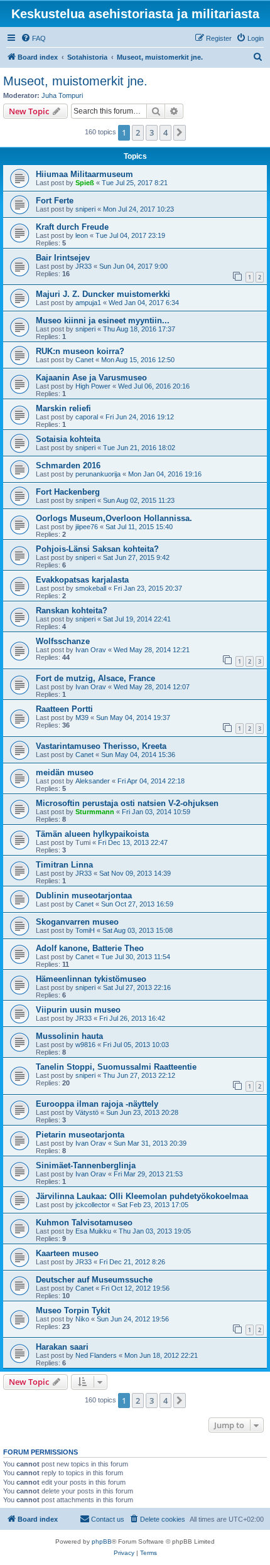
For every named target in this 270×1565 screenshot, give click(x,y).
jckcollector (92, 1204)
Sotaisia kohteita (68, 439)
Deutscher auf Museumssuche (94, 1279)
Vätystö (87, 1112)
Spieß (84, 182)
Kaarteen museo (67, 1253)
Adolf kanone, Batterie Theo (90, 948)
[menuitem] (33, 38)
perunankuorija (98, 474)
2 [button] (138, 132)
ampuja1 (88, 302)
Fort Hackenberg (68, 492)
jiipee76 (86, 526)
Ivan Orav (90, 649)
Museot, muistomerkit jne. (75, 81)
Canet (84, 359)
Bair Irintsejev (63, 257)
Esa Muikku (93, 1231)
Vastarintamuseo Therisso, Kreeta (101, 746)
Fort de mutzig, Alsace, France (95, 678)
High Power (93, 386)
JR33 (83, 266)
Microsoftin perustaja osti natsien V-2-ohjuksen (127, 803)
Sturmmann (94, 811)
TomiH (85, 930)
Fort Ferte (54, 200)
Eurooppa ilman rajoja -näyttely (97, 1104)
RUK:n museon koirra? (80, 351)
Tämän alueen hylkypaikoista (92, 834)
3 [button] (151, 132)
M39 (82, 717)
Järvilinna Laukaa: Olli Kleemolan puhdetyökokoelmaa (142, 1196)
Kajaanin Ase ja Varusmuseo (91, 377)
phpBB (102, 1541)
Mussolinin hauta (69, 1036)
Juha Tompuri (62, 95)
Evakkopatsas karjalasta (82, 579)
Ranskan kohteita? (71, 610)
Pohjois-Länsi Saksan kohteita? (97, 549)
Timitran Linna (64, 864)
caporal (86, 417)
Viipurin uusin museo (78, 1009)
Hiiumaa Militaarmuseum (84, 174)
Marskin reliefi (63, 408)
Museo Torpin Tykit (73, 1310)
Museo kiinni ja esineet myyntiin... (103, 320)
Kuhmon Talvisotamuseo (84, 1222)
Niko (82, 1319)
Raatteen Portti (64, 709)
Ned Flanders (96, 1355)
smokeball (90, 588)
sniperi (85, 209)
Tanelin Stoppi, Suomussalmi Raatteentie (116, 1067)
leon (81, 235)
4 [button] (165, 132)
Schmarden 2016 (68, 465)
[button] (179, 132)
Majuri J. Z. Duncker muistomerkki (103, 294)
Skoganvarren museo (77, 922)
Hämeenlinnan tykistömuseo (91, 979)
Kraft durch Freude (72, 227)
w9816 (85, 1044)
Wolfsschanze (63, 641)
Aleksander (92, 781)
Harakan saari (62, 1347)
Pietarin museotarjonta (80, 1134)
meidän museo (65, 772)
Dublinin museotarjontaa (84, 895)
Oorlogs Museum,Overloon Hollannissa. (114, 518)
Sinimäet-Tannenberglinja (86, 1165)
